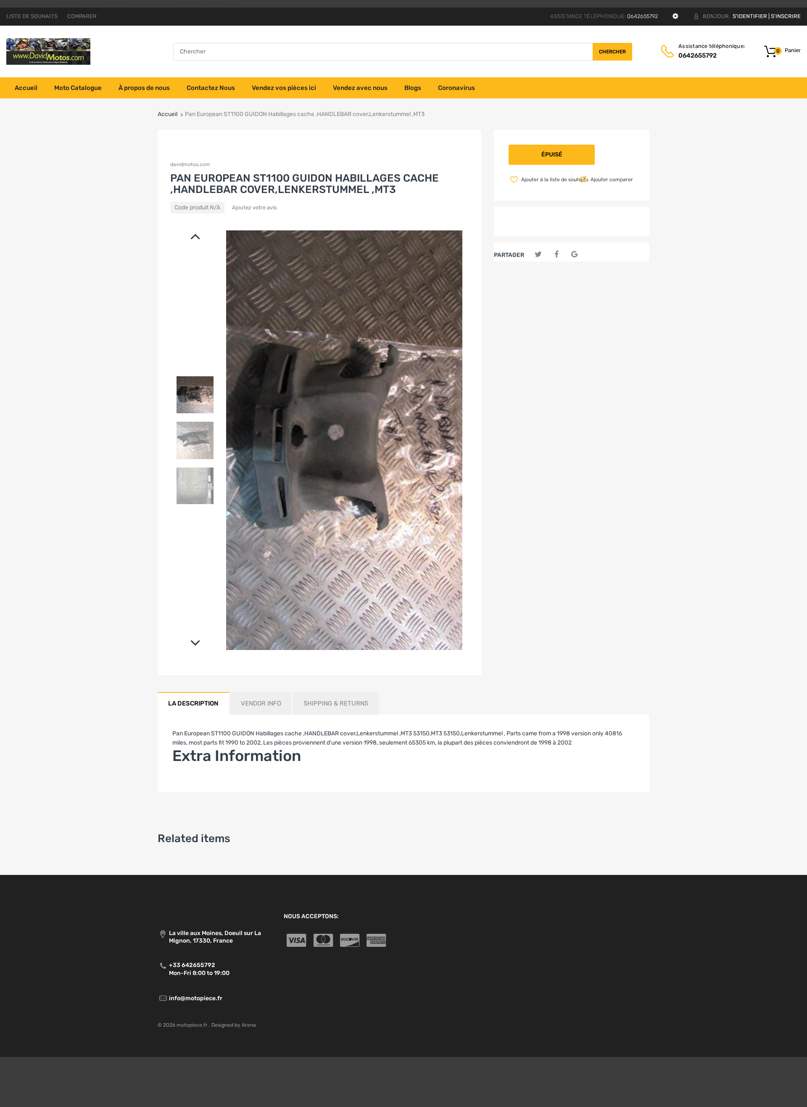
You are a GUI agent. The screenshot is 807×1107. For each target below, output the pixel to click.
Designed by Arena (233, 1025)
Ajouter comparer (612, 179)
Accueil (167, 114)
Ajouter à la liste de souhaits (545, 179)
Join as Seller (190, 781)
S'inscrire (786, 16)
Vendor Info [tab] (261, 703)
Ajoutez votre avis (254, 207)
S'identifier (750, 16)
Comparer (82, 16)
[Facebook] (556, 255)
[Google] (574, 255)
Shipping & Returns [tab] (335, 703)
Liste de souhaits (32, 16)
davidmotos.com (190, 164)
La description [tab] (193, 703)
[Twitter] (538, 255)
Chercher (612, 52)
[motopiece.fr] (48, 51)
